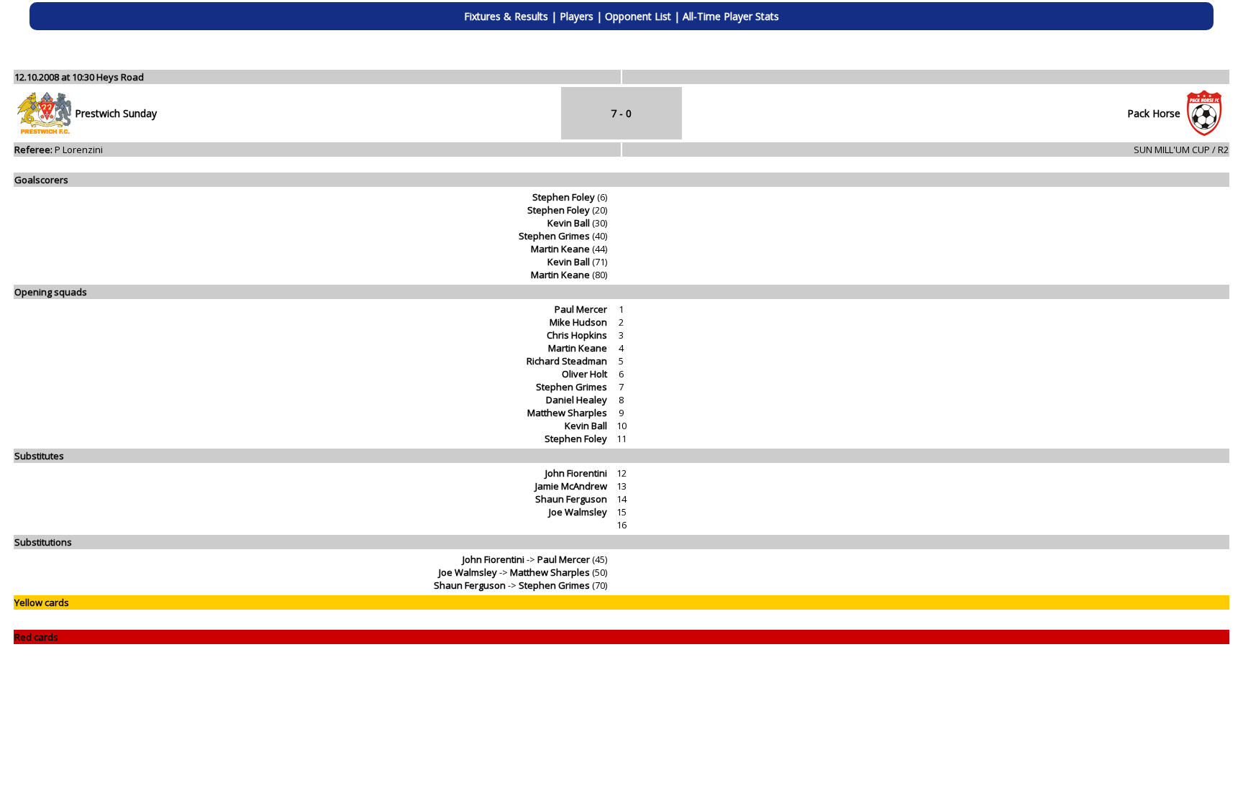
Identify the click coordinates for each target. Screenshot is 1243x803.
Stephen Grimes (554, 235)
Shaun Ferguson (571, 498)
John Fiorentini (576, 473)
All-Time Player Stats (731, 16)
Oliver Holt (584, 373)
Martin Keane (560, 248)
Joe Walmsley (578, 511)
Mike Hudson (578, 322)
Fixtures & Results (506, 16)
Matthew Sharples (567, 412)
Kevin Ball (568, 222)
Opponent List (638, 16)
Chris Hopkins (577, 335)
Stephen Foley (563, 197)
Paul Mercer (581, 309)
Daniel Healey (576, 399)
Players (576, 16)
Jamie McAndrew (571, 485)
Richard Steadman (567, 360)
